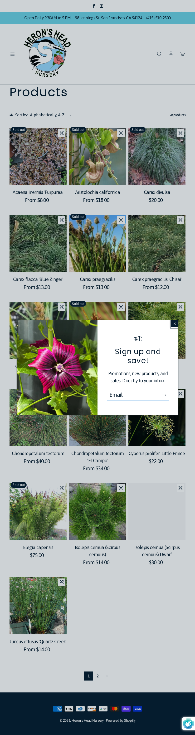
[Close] (174, 323)
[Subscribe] (164, 395)
